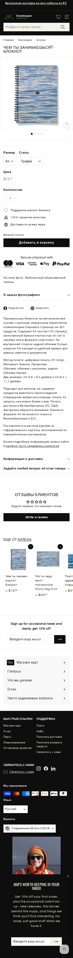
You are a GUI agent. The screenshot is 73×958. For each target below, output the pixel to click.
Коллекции (25, 40)
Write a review (36, 517)
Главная (8, 40)
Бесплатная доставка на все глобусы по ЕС (36, 3)
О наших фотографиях (21, 295)
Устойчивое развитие (17, 748)
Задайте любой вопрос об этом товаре (34, 468)
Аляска (40, 40)
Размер (9, 152)
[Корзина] (58, 17)
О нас (7, 731)
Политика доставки (49, 736)
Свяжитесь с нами (48, 752)
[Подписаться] (56, 941)
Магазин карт (12, 725)
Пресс (7, 736)
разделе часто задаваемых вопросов (32, 446)
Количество (13, 189)
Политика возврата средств (49, 744)
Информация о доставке (23, 459)
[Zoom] (67, 124)
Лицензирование (14, 742)
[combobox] (36, 27)
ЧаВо (40, 731)
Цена (7, 172)
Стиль (24, 152)
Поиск (40, 725)
